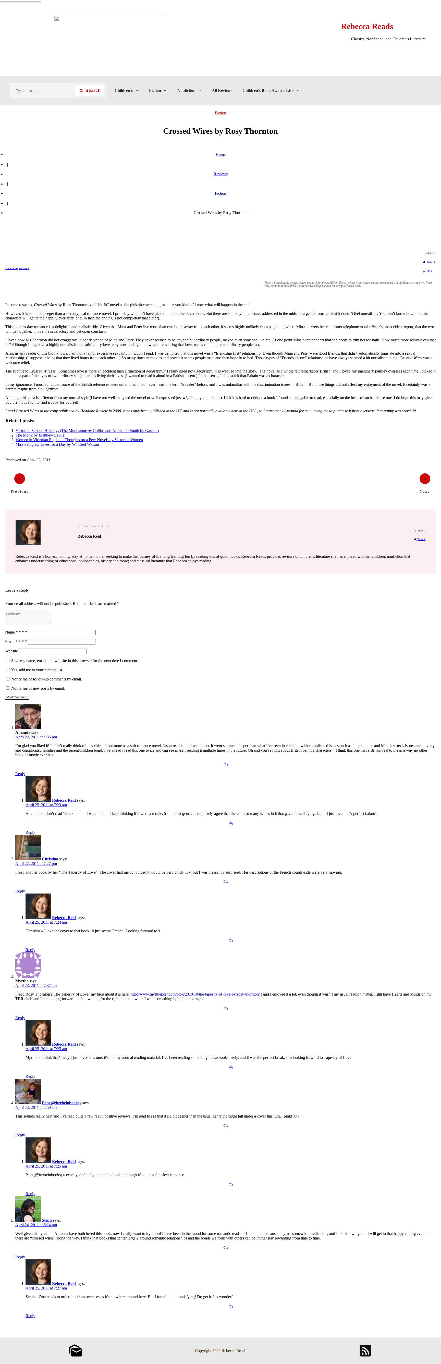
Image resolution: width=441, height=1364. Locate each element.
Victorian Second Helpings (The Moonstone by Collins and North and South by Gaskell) (87, 430)
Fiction (220, 113)
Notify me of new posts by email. (38, 688)
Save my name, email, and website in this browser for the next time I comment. (74, 661)
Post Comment (17, 697)
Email (16, 641)
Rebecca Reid (64, 800)
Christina (50, 859)
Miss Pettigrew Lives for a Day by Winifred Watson (57, 444)
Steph (47, 1220)
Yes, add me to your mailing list (36, 670)
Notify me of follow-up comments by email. (46, 679)
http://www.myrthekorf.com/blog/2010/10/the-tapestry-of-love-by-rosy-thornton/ (195, 994)
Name (16, 632)
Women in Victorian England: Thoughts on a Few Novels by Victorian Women (79, 440)
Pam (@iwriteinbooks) (61, 1103)
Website (11, 651)
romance (24, 268)
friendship (11, 268)
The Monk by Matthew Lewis (40, 435)
